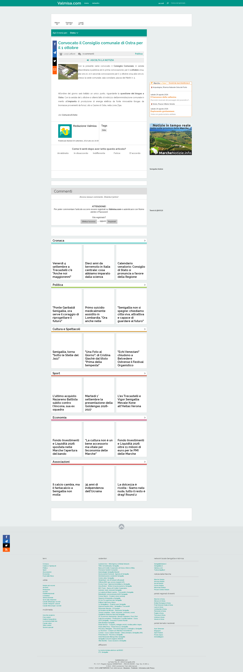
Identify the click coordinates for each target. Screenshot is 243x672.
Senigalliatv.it (158, 566)
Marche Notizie (159, 579)
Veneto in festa (159, 619)
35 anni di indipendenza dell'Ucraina (94, 488)
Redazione (46, 589)
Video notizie (47, 625)
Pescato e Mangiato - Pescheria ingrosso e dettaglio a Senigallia (120, 628)
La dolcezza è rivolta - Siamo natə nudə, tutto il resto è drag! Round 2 (131, 489)
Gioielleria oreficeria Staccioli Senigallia (111, 614)
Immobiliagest (158, 637)
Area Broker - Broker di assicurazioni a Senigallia (115, 586)
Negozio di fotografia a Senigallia (109, 598)
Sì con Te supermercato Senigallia (110, 600)
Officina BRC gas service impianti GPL (111, 582)
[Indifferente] (99, 160)
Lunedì (81, 23)
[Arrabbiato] (63, 160)
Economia (46, 574)
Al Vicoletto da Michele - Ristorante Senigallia (113, 610)
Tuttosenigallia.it (159, 570)
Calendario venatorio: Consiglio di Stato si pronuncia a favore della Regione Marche (131, 272)
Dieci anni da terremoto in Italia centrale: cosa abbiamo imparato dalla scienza (97, 270)
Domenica (69, 23)
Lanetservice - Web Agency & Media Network (113, 564)
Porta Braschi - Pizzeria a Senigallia (110, 634)
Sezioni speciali (48, 627)
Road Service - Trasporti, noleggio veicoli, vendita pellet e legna (119, 624)
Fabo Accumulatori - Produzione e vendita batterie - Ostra (118, 618)
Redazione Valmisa (85, 125)
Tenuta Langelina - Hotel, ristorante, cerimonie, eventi (116, 612)
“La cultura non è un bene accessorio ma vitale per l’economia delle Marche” (99, 447)
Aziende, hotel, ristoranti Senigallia (110, 590)
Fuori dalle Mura (48, 576)
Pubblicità (134, 668)
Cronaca (46, 564)
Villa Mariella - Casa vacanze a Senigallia (112, 641)
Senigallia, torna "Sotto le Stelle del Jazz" (65, 355)
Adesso (57, 23)
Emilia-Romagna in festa (162, 603)
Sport (44, 570)
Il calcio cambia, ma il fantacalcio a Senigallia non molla (66, 489)
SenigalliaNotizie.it (160, 564)
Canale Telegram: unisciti (51, 603)
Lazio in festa (158, 607)
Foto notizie (47, 617)
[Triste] (81, 160)
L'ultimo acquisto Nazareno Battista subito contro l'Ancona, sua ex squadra (65, 402)
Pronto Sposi (158, 635)
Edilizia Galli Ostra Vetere (107, 602)
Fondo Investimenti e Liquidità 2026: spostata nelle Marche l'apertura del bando (66, 447)
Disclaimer (126, 668)
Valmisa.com (158, 568)
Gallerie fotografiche (49, 619)
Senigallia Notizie (156, 169)
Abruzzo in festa (159, 601)
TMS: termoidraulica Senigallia (108, 566)
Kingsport (157, 631)
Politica (139, 54)
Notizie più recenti (49, 585)
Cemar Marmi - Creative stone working (111, 596)
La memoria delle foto (50, 621)
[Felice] (117, 160)
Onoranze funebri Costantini (108, 570)
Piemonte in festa (160, 611)
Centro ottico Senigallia (106, 578)
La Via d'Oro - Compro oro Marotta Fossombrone (115, 630)
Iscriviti (45, 591)
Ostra (104, 130)
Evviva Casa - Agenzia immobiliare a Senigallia (114, 584)
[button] (161, 3)
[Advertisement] (171, 46)
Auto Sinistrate (159, 628)
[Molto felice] (135, 160)
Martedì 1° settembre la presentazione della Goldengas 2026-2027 (99, 402)
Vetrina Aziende (48, 597)
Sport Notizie (158, 633)
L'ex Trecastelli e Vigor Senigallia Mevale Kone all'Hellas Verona (129, 401)
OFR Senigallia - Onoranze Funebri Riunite (113, 620)
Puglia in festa (159, 613)
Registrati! (112, 222)
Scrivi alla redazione (49, 600)
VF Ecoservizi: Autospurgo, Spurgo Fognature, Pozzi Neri (118, 616)
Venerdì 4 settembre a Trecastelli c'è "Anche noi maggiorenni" (62, 270)
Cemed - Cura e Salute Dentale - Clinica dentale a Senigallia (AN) (120, 633)
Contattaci (46, 595)
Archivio (45, 587)
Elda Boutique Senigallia (106, 622)
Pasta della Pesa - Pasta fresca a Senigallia (113, 626)
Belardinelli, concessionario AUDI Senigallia (113, 594)
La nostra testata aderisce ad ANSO (110, 650)
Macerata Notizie (160, 587)
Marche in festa (159, 599)
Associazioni (47, 572)
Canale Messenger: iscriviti (52, 606)
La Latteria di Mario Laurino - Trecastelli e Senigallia (115, 592)
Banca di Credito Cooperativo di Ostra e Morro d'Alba (116, 568)
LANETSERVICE (104, 668)
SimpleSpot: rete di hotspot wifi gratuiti (111, 580)
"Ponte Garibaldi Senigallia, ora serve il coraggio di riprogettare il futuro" (66, 314)
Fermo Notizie (159, 585)
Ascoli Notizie (158, 583)
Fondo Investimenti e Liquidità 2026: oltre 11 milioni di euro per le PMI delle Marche (131, 447)
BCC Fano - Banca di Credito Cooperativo (112, 588)
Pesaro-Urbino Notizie (161, 589)
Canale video (47, 623)
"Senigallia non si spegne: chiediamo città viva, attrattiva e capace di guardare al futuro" (131, 314)
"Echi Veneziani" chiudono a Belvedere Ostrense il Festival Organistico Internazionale (130, 360)
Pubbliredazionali (48, 593)
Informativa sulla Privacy (146, 668)
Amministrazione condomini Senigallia (111, 576)
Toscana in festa (159, 615)
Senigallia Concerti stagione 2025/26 (110, 639)
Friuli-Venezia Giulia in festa (163, 605)
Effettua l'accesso (88, 222)
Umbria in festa (159, 617)
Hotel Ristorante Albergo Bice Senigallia (111, 637)
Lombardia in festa (160, 609)
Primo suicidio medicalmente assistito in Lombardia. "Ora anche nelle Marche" (96, 316)
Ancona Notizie (159, 581)
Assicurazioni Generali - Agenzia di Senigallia (113, 574)
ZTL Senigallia (103, 652)
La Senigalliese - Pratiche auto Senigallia (112, 604)
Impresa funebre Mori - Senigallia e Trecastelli (114, 606)
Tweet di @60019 (156, 211)
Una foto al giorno (49, 615)
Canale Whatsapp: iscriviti (51, 601)
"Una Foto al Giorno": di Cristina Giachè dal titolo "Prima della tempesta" (97, 358)
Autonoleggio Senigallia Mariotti (108, 572)
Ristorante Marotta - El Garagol (109, 608)
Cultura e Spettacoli (49, 566)
